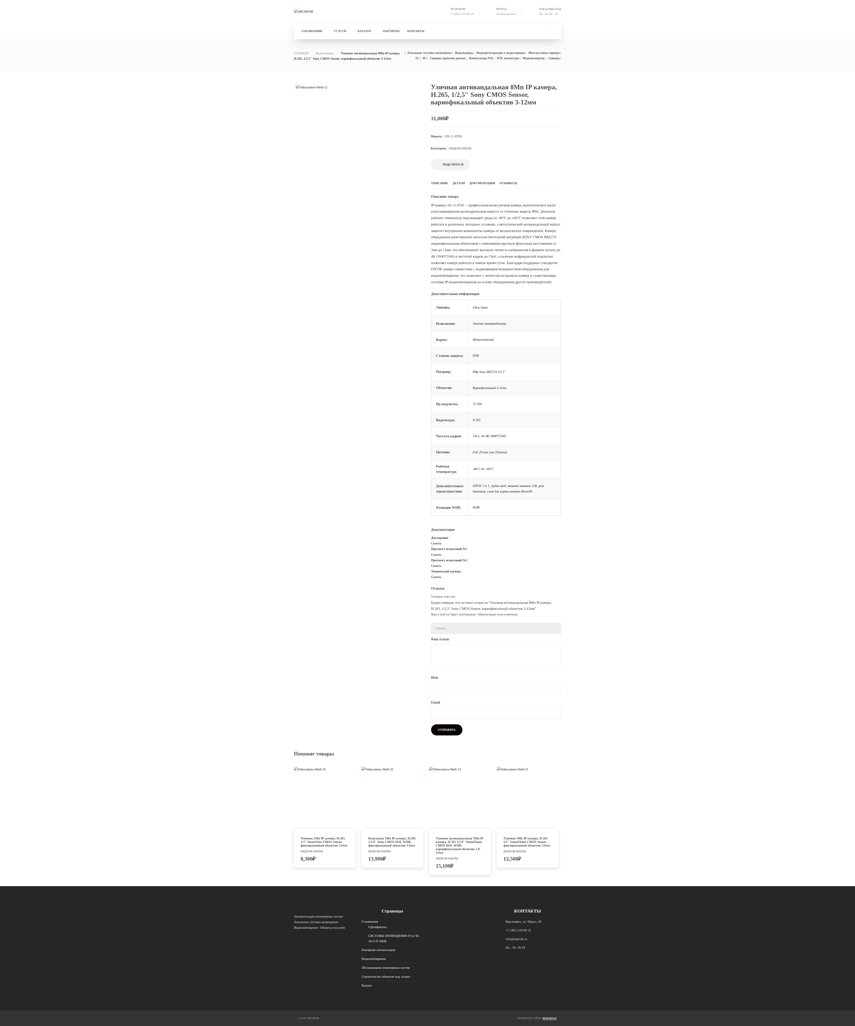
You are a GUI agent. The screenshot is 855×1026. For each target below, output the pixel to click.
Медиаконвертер (534, 58)
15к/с (476, 436)
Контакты (415, 31)
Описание (439, 183)
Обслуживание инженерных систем (386, 967)
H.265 (476, 420)
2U (417, 58)
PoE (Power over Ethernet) (490, 452)
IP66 (476, 355)
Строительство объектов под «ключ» (386, 976)
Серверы (554, 58)
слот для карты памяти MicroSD (509, 491)
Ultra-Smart (480, 307)
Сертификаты (377, 927)
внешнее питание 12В (522, 486)
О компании (311, 31)
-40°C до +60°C (483, 469)
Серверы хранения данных (448, 58)
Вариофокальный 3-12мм (489, 388)
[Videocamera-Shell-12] (358, 141)
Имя (435, 677)
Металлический (483, 339)
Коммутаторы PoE (481, 58)
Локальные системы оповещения (429, 53)
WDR (476, 507)
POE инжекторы (508, 58)
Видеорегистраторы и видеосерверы (500, 53)
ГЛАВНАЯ (301, 53)
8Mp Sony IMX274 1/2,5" (489, 372)
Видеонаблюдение (374, 959)
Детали (459, 183)
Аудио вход (498, 486)
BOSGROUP (550, 1018)
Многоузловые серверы (544, 53)
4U (424, 58)
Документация (482, 183)
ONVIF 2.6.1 (481, 486)
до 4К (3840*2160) (493, 436)
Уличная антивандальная (489, 323)
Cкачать (436, 543)
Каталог (367, 985)
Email (436, 702)
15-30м (477, 404)
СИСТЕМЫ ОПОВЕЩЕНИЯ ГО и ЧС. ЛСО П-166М (394, 938)
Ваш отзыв (440, 639)
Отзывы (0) (508, 183)
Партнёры (391, 31)
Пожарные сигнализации (378, 950)
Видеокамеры (325, 53)
